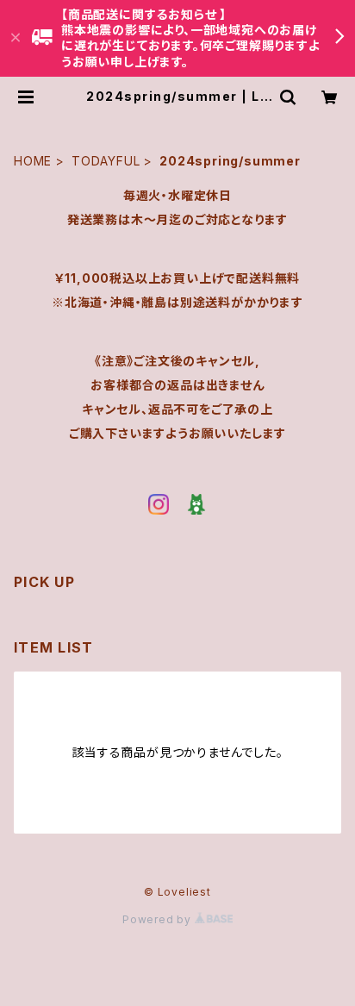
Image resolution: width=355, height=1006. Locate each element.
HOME (33, 160)
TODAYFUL (106, 160)
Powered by (158, 919)
